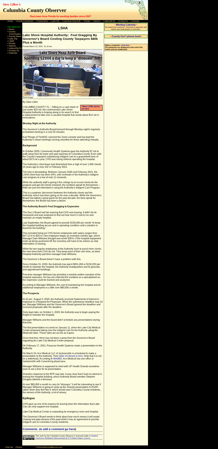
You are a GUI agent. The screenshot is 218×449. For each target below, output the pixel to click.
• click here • (125, 45)
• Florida (86, 21)
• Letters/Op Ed (109, 21)
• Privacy (18, 447)
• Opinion (96, 21)
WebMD (57, 358)
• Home (10, 21)
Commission (15, 34)
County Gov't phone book (126, 36)
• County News (42, 21)
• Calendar (135, 21)
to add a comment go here (57, 429)
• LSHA (10, 41)
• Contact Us (123, 21)
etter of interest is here (71, 356)
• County (11, 31)
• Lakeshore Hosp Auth (71, 21)
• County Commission (24, 21)
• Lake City (55, 21)
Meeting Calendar (126, 25)
